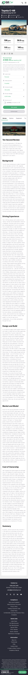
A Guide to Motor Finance (14, 648)
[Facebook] (7, 594)
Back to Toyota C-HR (8, 7)
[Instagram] (14, 594)
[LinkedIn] (17, 594)
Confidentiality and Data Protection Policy (14, 612)
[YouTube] (21, 594)
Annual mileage (8, 93)
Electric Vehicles (14, 631)
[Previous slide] (3, 27)
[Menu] (25, 2)
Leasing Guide (14, 646)
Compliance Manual (14, 650)
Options (11, 118)
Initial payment (8, 80)
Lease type (7, 74)
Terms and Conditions (14, 602)
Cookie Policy (14, 610)
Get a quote (14, 107)
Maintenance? (8, 100)
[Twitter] (10, 594)
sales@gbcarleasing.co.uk (14, 590)
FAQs (14, 644)
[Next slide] (25, 27)
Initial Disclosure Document (14, 604)
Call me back (14, 111)
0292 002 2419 (14, 585)
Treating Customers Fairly (14, 608)
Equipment (19, 118)
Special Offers (14, 627)
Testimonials (14, 642)
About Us (14, 640)
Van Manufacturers (14, 625)
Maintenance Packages (14, 633)
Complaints (14, 614)
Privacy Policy (14, 606)
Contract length (8, 87)
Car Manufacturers (14, 623)
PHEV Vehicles (14, 629)
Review (5, 118)
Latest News (14, 621)
